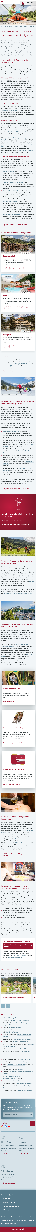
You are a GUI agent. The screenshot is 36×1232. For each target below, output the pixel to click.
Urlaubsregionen (8, 26)
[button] (18, 1229)
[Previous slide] (3, 1006)
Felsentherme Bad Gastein (24, 1083)
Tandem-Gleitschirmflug (10, 201)
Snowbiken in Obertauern (11, 431)
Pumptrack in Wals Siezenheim (17, 132)
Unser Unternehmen (7, 1220)
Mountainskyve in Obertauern (12, 191)
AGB (12, 1217)
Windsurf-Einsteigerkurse (9, 110)
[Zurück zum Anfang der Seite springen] (32, 1123)
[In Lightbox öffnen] (18, 386)
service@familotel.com (12, 366)
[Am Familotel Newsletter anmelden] (31, 1115)
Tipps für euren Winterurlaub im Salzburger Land (16, 489)
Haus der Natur (17, 1081)
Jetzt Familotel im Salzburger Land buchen (15, 945)
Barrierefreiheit (21, 1220)
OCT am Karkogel (24, 1051)
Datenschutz (21, 1217)
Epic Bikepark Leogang (26, 150)
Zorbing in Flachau (8, 171)
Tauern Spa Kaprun (21, 839)
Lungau (31, 581)
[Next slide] (8, 1006)
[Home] (1, 26)
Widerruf (31, 1220)
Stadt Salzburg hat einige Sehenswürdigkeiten (12, 1077)
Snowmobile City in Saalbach (16, 1064)
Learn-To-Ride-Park (15, 1027)
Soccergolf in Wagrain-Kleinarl (12, 214)
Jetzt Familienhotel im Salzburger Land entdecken (15, 225)
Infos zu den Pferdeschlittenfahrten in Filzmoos (18, 593)
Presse (30, 1217)
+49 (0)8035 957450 (20, 364)
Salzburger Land (18, 26)
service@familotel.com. (14, 957)
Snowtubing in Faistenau (21, 1062)
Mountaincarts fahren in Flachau (13, 182)
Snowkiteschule (25, 1059)
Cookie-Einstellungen (9, 1223)
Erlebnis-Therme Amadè (22, 843)
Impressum (4, 1217)
